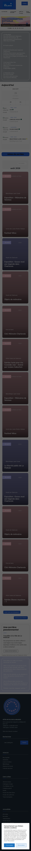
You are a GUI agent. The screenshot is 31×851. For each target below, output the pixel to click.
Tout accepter (9, 845)
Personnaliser (21, 845)
